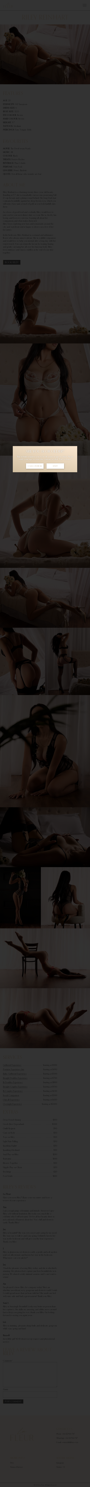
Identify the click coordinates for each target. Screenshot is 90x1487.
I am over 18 (35, 465)
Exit (55, 465)
